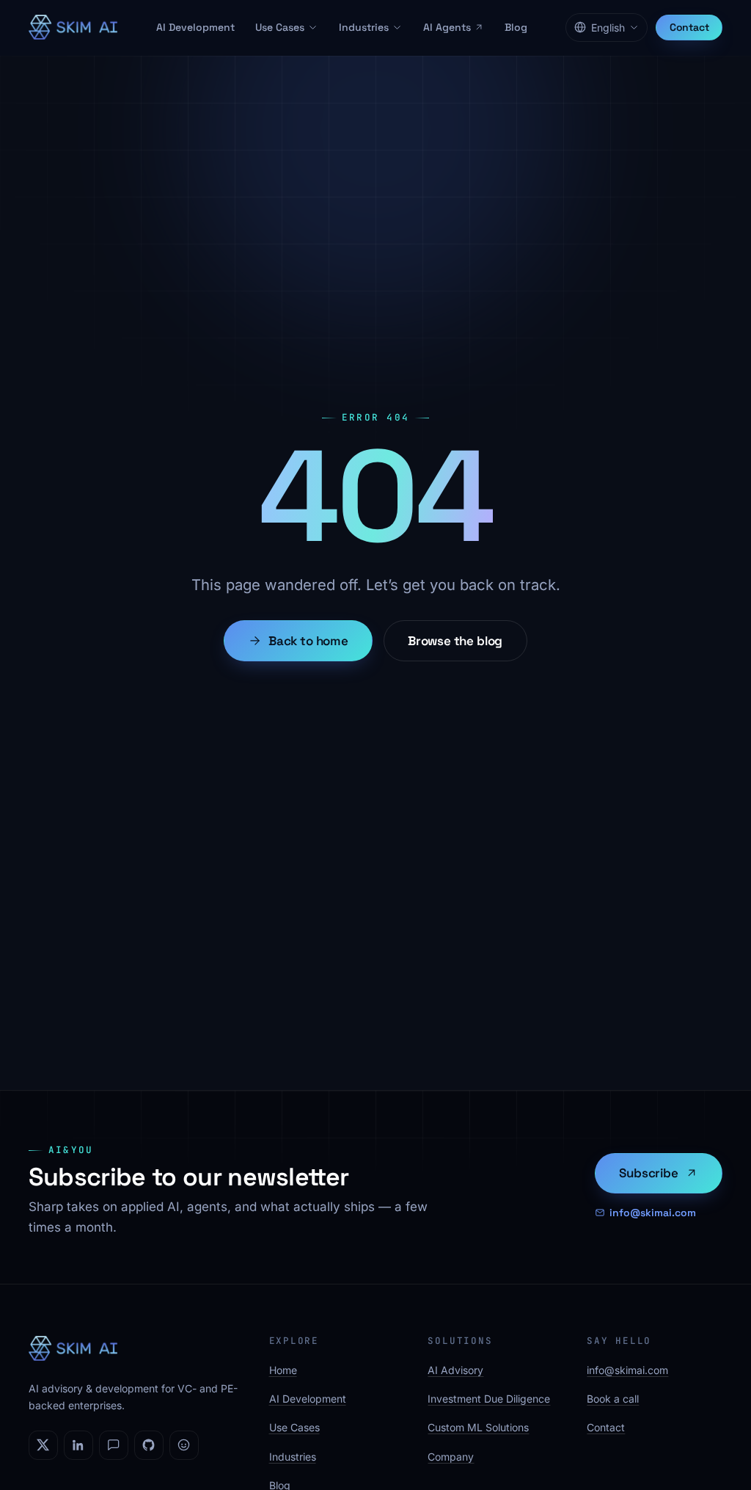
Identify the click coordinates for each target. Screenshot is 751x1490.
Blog (516, 27)
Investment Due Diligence (489, 1398)
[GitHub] (149, 1445)
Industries (364, 27)
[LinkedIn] (78, 1445)
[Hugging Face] (184, 1445)
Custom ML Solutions (478, 1427)
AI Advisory (455, 1370)
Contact (689, 27)
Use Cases (279, 27)
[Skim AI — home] (73, 27)
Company (451, 1456)
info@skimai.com (652, 1212)
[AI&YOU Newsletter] (113, 1445)
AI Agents (447, 27)
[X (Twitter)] (43, 1445)
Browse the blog (455, 641)
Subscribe (648, 1173)
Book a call (613, 1398)
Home (283, 1370)
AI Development (195, 27)
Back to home (308, 641)
